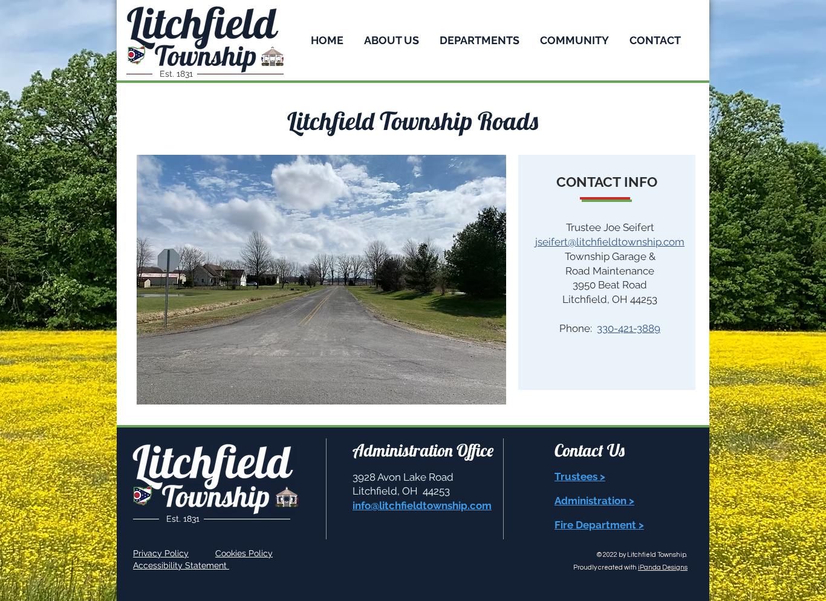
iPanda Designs (663, 567)
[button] (391, 39)
